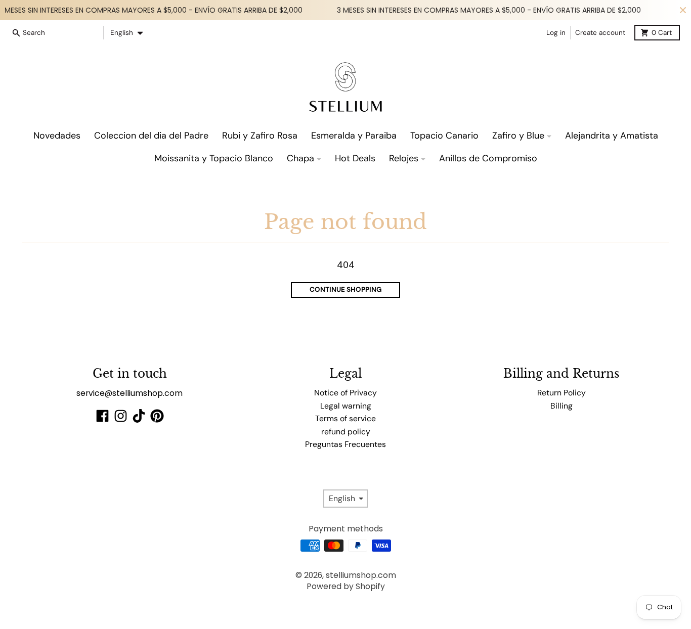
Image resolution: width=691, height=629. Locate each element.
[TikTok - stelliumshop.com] (139, 416)
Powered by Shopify (346, 586)
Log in (556, 32)
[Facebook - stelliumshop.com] (102, 416)
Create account (600, 32)
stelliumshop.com (361, 575)
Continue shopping (346, 289)
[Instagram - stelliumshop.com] (120, 416)
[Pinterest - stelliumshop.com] (157, 416)
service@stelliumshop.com (129, 393)
